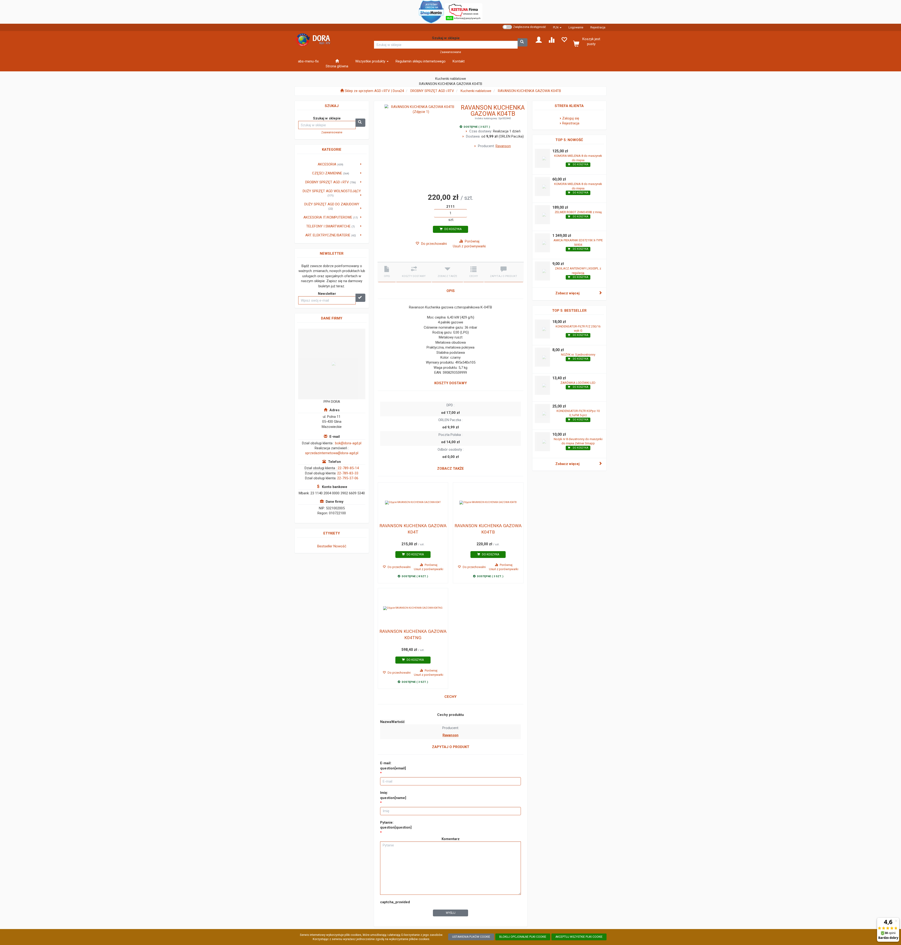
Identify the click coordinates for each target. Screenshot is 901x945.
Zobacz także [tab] (447, 276)
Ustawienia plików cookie (471, 936)
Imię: (393, 795)
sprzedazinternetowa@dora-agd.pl (331, 453)
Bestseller (324, 546)
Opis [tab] (387, 276)
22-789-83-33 (347, 473)
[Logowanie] (539, 39)
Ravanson (503, 146)
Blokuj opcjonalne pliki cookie (522, 936)
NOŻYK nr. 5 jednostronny (578, 354)
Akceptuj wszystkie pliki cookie (579, 936)
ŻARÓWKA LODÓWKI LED (578, 382)
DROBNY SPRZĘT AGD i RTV (432, 91)
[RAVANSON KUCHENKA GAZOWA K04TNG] (413, 608)
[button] (557, 27)
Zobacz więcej (567, 293)
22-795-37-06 (347, 478)
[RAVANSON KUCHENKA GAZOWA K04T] (413, 502)
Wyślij (450, 912)
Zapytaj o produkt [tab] (503, 276)
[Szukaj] (522, 42)
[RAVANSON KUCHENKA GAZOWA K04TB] (488, 502)
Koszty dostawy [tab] (414, 276)
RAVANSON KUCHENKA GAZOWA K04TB (529, 91)
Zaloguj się (570, 118)
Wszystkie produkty (370, 61)
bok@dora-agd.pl (348, 443)
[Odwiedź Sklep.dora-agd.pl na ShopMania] (431, 11)
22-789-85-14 (348, 468)
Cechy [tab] (473, 276)
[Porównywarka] (551, 39)
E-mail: (393, 765)
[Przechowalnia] (564, 39)
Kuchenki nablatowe (476, 91)
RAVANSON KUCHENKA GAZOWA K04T (413, 529)
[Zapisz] (360, 298)
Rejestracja (597, 27)
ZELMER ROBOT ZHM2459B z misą (578, 212)
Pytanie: (396, 825)
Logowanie (576, 27)
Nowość (339, 546)
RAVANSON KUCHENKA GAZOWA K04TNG (413, 634)
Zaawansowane (450, 52)
